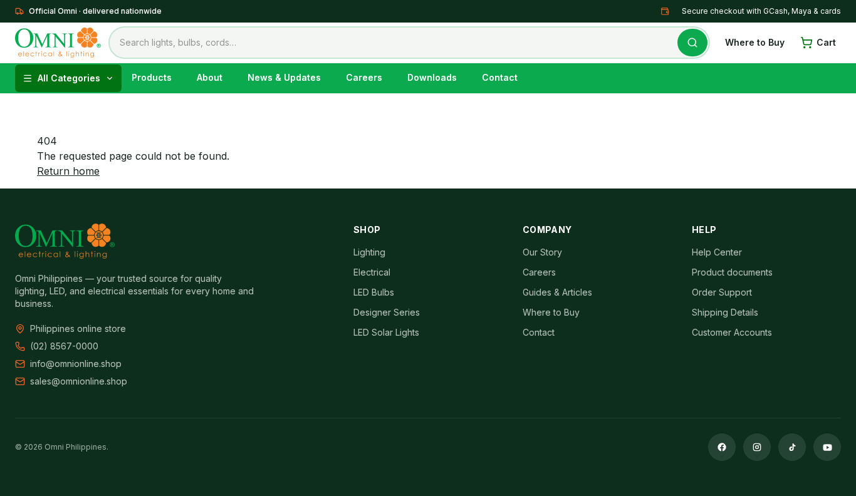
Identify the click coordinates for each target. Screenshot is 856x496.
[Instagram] (757, 447)
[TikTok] (792, 447)
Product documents (732, 272)
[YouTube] (827, 447)
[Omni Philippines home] (58, 43)
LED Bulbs (373, 292)
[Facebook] (722, 447)
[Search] (692, 42)
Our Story (542, 252)
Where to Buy (755, 42)
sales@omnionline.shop (78, 381)
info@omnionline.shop (76, 363)
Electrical (371, 272)
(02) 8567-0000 (64, 346)
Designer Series (386, 312)
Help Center (717, 252)
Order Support (722, 292)
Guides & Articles (557, 292)
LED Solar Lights (386, 332)
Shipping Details (725, 312)
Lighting (369, 252)
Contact (539, 332)
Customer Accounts (732, 332)
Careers (539, 272)
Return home (68, 171)
